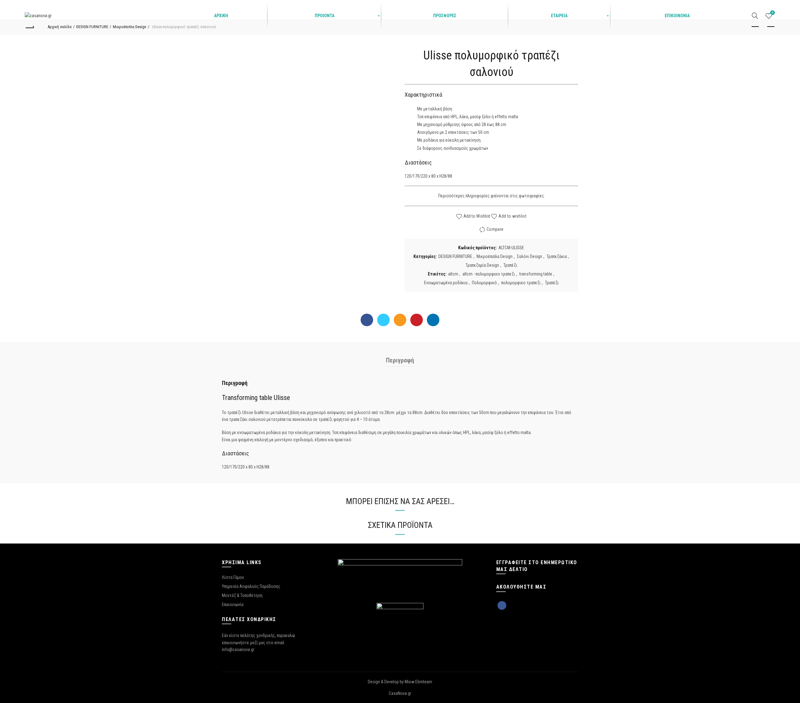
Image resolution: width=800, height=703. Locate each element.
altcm (453, 273)
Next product (770, 27)
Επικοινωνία (232, 604)
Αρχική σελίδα (60, 26)
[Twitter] (383, 320)
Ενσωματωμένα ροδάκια (446, 282)
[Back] (29, 27)
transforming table (535, 273)
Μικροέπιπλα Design (129, 26)
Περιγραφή (400, 360)
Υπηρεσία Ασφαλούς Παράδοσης (251, 586)
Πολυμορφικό (484, 282)
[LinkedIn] (433, 320)
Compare (495, 229)
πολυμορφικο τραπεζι (521, 282)
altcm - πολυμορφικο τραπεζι (488, 273)
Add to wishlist (512, 216)
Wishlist (772, 12)
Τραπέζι (510, 265)
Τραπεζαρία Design (482, 265)
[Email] (400, 320)
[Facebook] (367, 320)
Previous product (755, 27)
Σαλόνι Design (529, 256)
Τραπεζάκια (557, 256)
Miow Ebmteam (418, 681)
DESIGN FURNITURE (92, 26)
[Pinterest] (416, 320)
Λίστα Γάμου (233, 577)
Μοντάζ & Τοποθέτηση (242, 595)
